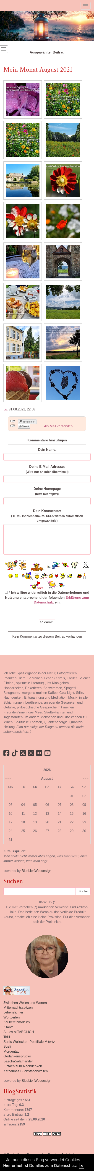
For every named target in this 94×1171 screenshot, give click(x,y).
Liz (5, 409)
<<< (8, 778)
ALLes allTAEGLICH (18, 1032)
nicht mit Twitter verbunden (13, 426)
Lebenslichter (13, 1012)
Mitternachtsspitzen (18, 1007)
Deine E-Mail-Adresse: (47, 469)
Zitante (8, 1027)
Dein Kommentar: (47, 515)
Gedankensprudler (17, 1056)
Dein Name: (47, 449)
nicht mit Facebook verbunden (13, 421)
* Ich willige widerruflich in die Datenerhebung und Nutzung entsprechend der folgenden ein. (47, 597)
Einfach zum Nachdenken (22, 1066)
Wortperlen (11, 1017)
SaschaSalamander (18, 1061)
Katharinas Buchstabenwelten (25, 1071)
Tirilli (6, 1037)
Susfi (7, 1046)
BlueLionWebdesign (36, 871)
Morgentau (11, 1051)
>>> (85, 778)
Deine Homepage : (47, 491)
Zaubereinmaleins (16, 1022)
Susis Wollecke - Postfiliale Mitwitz (29, 1042)
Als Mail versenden (58, 426)
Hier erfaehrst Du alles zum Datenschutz (40, 1165)
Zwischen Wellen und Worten (25, 1003)
